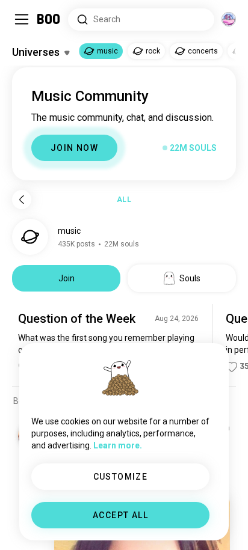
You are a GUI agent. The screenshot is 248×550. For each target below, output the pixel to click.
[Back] (21, 199)
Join (66, 278)
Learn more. (117, 445)
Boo (49, 19)
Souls (189, 278)
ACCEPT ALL (120, 515)
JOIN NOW (74, 148)
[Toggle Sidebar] (21, 19)
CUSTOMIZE (120, 476)
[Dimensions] (229, 19)
